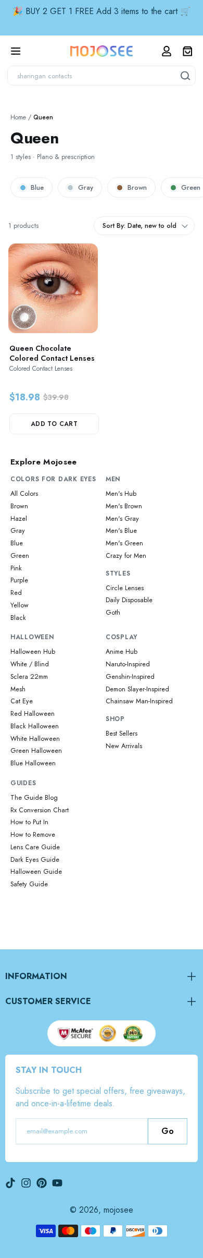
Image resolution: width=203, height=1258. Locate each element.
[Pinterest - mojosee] (41, 1183)
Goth (113, 612)
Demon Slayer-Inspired (137, 689)
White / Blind (29, 664)
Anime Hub (121, 651)
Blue (37, 187)
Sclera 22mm (29, 676)
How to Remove (32, 834)
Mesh (18, 689)
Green (19, 555)
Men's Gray (122, 518)
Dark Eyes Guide (34, 859)
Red (16, 592)
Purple (19, 580)
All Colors (24, 493)
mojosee (118, 1210)
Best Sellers (121, 733)
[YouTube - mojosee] (57, 1183)
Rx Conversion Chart (39, 810)
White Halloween (35, 738)
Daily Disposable (129, 600)
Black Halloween (34, 726)
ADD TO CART (54, 424)
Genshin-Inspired (130, 676)
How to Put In (29, 822)
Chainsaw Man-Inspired (139, 701)
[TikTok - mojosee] (10, 1183)
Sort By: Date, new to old (139, 225)
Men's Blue (121, 530)
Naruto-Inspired (128, 664)
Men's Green (124, 543)
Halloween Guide (36, 871)
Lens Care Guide (35, 847)
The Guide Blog (34, 797)
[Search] (186, 75)
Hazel (18, 518)
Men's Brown (124, 506)
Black (18, 617)
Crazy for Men (126, 555)
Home (18, 117)
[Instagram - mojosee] (26, 1183)
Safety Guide (29, 884)
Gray (85, 187)
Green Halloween (36, 750)
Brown (137, 187)
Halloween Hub (32, 651)
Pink (16, 568)
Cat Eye (21, 701)
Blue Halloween (33, 763)
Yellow (19, 605)
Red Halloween (32, 713)
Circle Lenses (125, 588)
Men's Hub (121, 493)
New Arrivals (124, 746)
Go (167, 1131)
